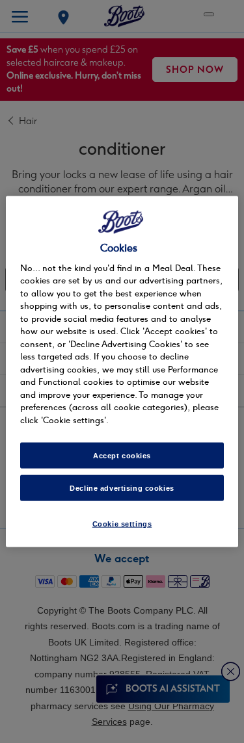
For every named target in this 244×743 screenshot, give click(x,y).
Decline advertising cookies (122, 488)
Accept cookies (122, 456)
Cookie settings (122, 524)
